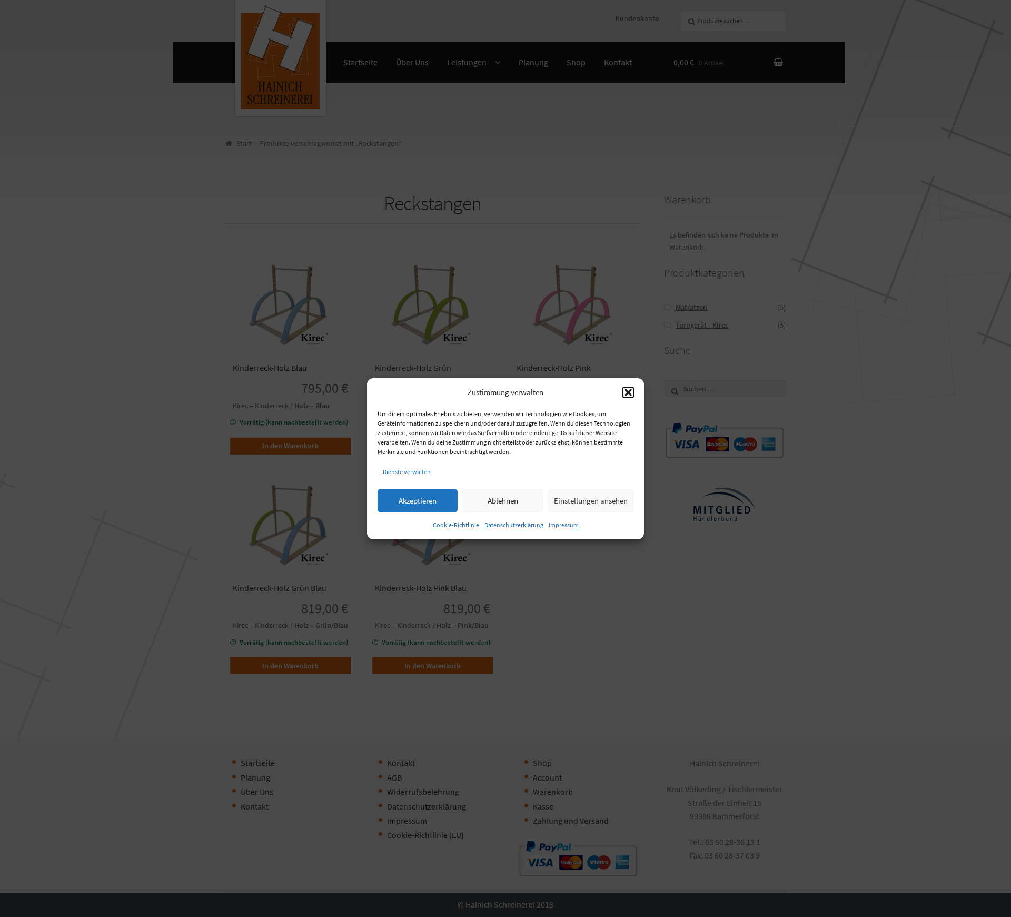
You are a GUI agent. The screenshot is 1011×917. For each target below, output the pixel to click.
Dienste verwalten (407, 472)
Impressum (564, 525)
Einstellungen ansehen (591, 500)
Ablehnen (503, 500)
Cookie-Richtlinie (456, 525)
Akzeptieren (418, 500)
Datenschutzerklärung (513, 525)
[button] (628, 392)
